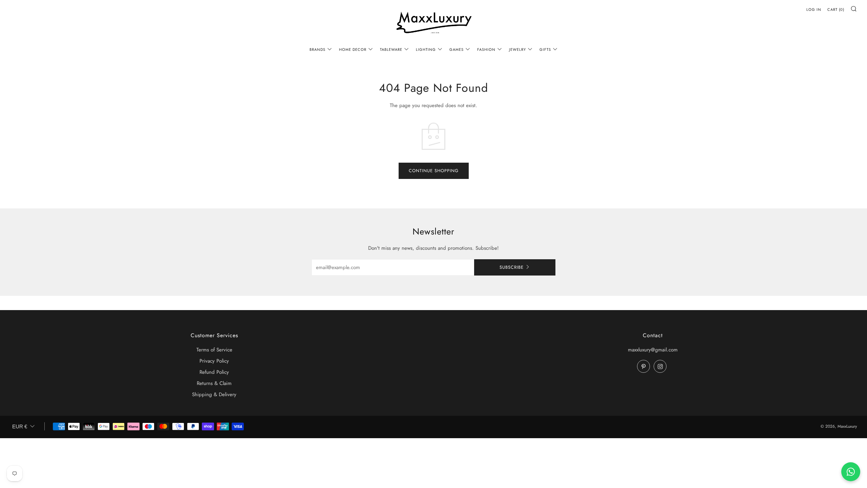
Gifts (545, 49)
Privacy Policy (214, 361)
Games (456, 49)
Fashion (486, 49)
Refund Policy (214, 372)
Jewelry (517, 49)
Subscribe (512, 267)
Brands (317, 49)
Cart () (835, 9)
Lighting (426, 49)
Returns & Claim (214, 383)
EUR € (19, 426)
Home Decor (352, 49)
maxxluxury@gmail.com (653, 349)
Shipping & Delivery (214, 394)
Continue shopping (434, 170)
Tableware (391, 49)
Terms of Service (214, 349)
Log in (813, 9)
